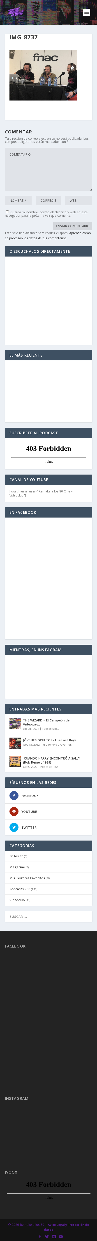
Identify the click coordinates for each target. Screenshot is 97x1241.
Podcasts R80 (50, 729)
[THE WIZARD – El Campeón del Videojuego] (15, 723)
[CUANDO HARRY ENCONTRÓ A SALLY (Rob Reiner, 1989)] (15, 761)
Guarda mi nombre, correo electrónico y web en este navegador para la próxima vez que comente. (46, 214)
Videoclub (17, 900)
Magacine (17, 867)
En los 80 (16, 856)
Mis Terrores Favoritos (57, 745)
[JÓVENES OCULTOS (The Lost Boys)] (15, 743)
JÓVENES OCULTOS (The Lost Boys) (50, 740)
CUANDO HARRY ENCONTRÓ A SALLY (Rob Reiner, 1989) (51, 760)
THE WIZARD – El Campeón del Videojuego (46, 722)
